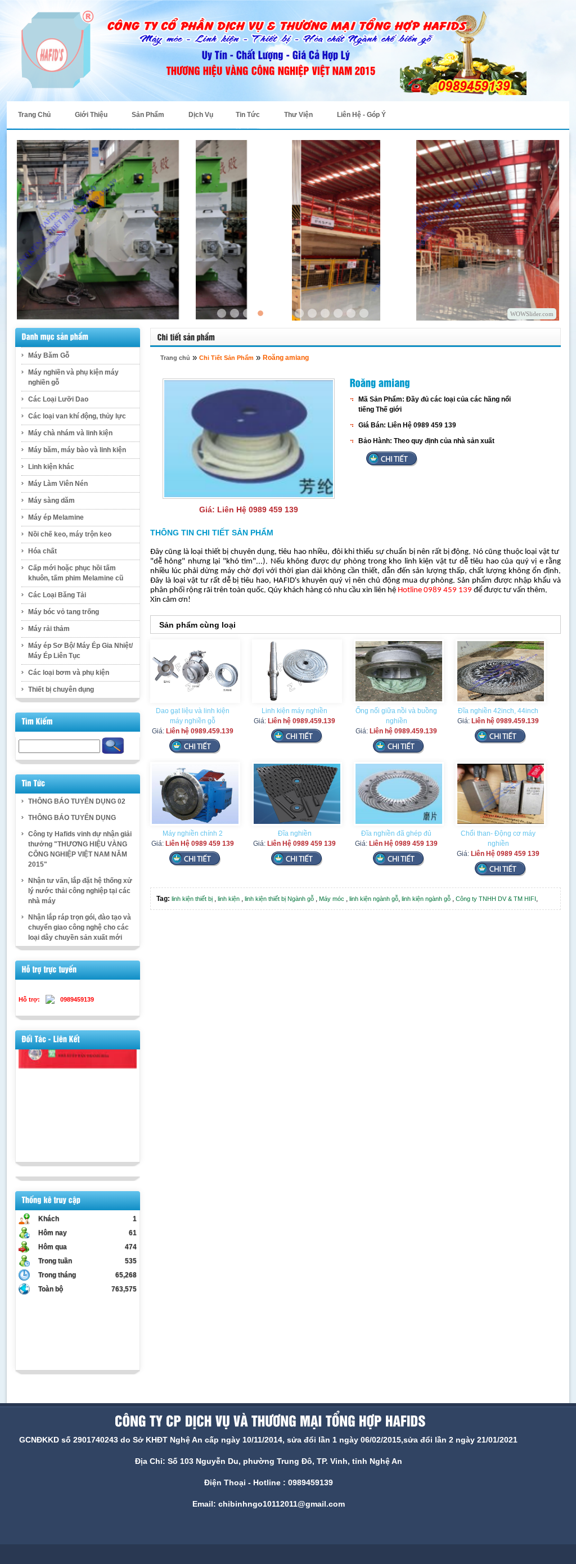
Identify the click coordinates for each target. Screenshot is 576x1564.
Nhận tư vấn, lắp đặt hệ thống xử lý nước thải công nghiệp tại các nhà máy (80, 891)
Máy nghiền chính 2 (193, 833)
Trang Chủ (34, 115)
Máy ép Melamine (56, 517)
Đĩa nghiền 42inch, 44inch (498, 711)
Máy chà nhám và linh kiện (70, 433)
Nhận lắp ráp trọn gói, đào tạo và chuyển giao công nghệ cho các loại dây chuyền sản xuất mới (79, 927)
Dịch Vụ (200, 115)
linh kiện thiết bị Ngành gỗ (279, 898)
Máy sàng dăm (51, 500)
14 (363, 313)
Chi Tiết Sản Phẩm (226, 357)
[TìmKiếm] (37, 721)
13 (351, 313)
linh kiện (229, 898)
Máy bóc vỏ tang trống (63, 612)
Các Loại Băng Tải (57, 595)
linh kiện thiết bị (192, 898)
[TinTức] (34, 783)
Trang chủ (175, 357)
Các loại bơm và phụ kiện (68, 673)
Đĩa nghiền (295, 833)
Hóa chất (42, 551)
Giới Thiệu (91, 115)
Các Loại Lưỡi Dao (58, 399)
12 (338, 313)
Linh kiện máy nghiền (294, 711)
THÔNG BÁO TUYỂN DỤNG (72, 818)
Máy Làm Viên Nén (58, 484)
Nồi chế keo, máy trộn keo (69, 534)
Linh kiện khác (51, 467)
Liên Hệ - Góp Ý (361, 115)
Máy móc (331, 898)
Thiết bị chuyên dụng (61, 689)
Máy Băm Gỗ (48, 355)
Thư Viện (298, 115)
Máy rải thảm (49, 629)
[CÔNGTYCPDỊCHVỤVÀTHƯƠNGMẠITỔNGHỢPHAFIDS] (268, 1421)
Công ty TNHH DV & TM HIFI (496, 898)
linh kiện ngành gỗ (373, 898)
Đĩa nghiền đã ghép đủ (396, 833)
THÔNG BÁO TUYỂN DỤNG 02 (76, 801)
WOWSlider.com (532, 313)
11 (325, 313)
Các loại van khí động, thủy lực (77, 416)
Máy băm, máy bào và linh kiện (77, 450)
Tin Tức (248, 115)
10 (312, 313)
